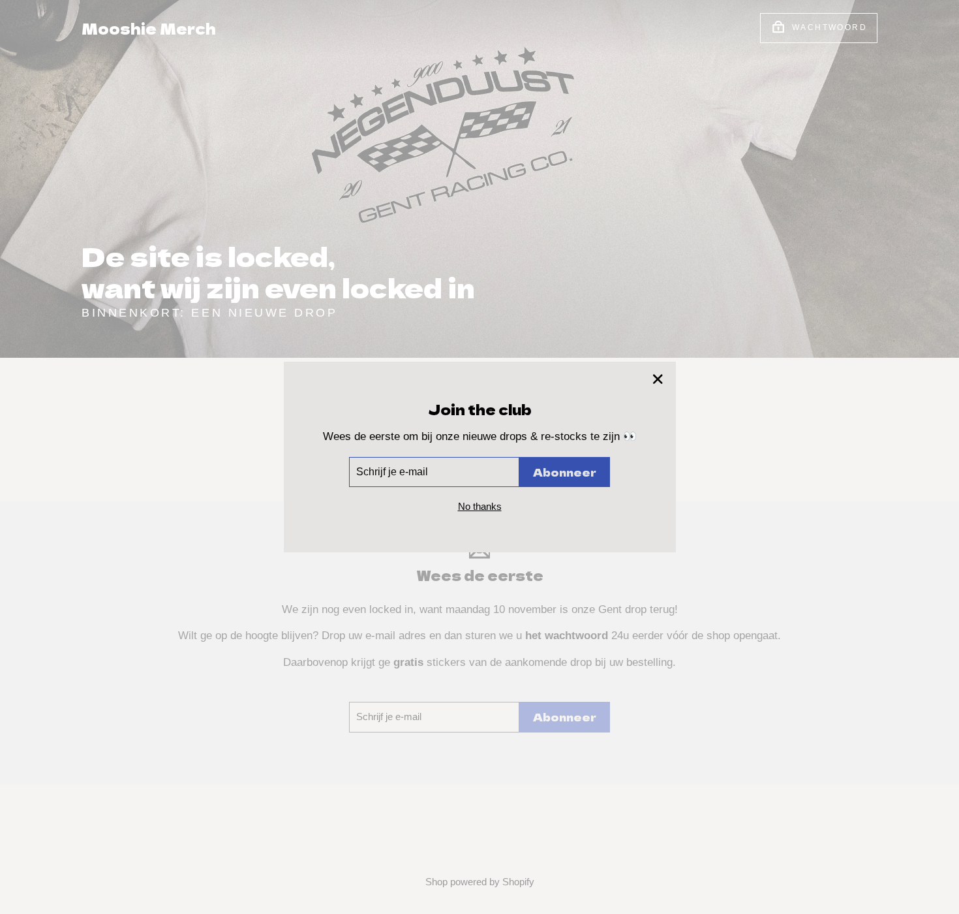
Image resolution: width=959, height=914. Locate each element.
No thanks (480, 506)
